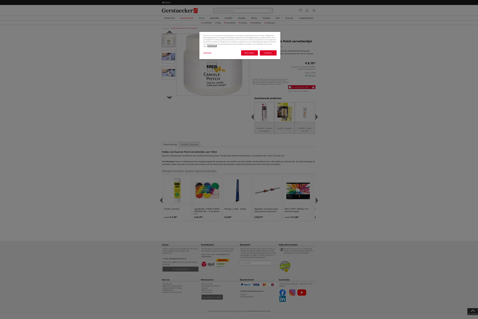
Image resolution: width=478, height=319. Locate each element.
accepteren (268, 53)
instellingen (207, 53)
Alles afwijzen (249, 53)
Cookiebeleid (212, 46)
